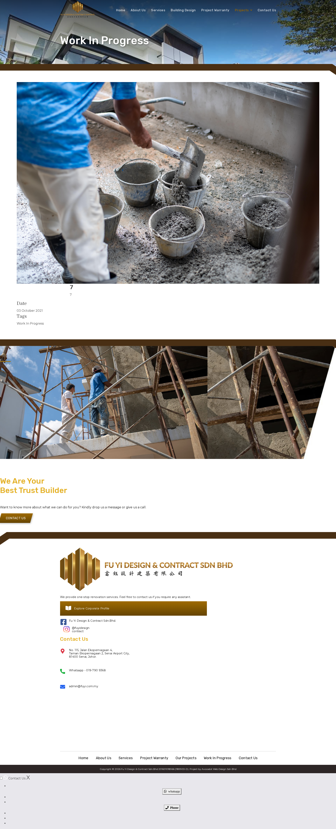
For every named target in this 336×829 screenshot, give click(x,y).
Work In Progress (217, 758)
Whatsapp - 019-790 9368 (87, 670)
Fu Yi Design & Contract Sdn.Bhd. (92, 620)
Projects (242, 10)
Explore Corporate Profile (91, 608)
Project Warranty (215, 10)
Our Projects (186, 758)
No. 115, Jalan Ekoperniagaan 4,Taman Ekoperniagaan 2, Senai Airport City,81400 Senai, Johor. (99, 653)
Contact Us (267, 10)
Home (120, 10)
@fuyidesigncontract (80, 629)
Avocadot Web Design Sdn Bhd (219, 769)
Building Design (183, 10)
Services (158, 10)
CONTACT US (16, 518)
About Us (138, 10)
